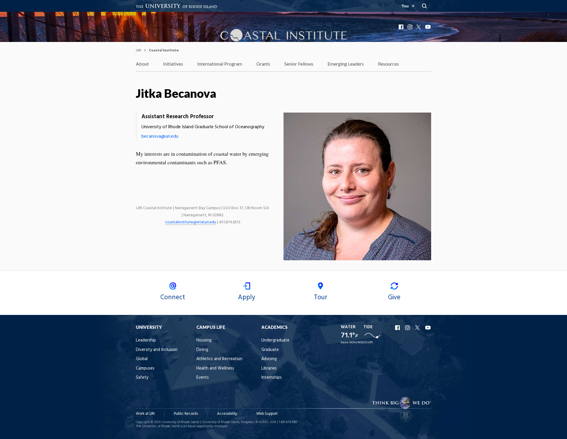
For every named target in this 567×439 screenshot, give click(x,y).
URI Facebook (398, 327)
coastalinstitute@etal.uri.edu (190, 222)
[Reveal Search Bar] (424, 6)
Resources (388, 63)
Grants (263, 63)
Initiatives (173, 63)
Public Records (186, 414)
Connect (172, 297)
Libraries (269, 368)
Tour (320, 297)
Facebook (402, 27)
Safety (142, 377)
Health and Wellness (215, 368)
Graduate (270, 350)
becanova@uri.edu (159, 136)
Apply (246, 297)
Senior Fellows (298, 63)
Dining (202, 350)
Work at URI (145, 414)
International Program (219, 63)
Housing (203, 340)
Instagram (410, 27)
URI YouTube (428, 327)
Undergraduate (275, 340)
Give (394, 297)
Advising (269, 359)
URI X (418, 327)
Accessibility (227, 414)
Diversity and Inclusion (156, 350)
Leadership (146, 340)
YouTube (428, 27)
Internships (271, 377)
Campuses (145, 368)
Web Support (267, 414)
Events (202, 377)
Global (142, 359)
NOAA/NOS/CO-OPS (361, 342)
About (142, 63)
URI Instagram (408, 327)
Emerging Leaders (346, 63)
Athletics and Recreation (219, 359)
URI (138, 50)
